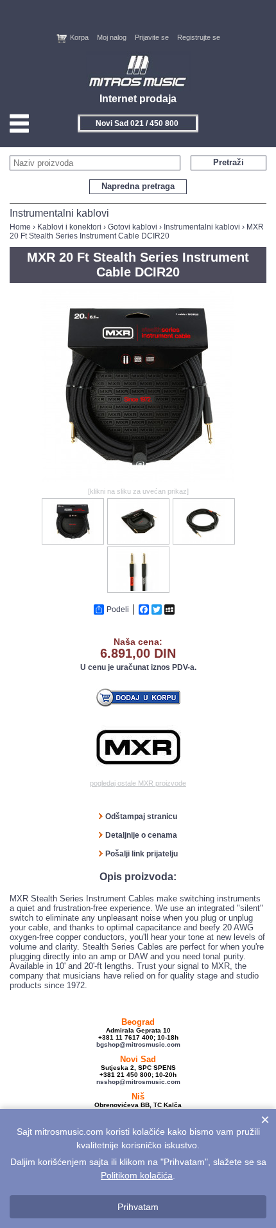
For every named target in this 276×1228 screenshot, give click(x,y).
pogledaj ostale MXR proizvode (138, 783)
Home (20, 226)
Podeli (118, 609)
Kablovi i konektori (69, 226)
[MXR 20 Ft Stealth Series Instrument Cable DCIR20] (138, 479)
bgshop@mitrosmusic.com (138, 1044)
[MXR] (138, 747)
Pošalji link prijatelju (141, 853)
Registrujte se (198, 37)
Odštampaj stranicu (141, 816)
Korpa (79, 37)
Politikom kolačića (137, 1175)
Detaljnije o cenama (141, 835)
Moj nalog (111, 37)
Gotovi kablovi (132, 226)
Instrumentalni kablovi (202, 226)
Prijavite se (152, 37)
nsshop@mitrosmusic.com (138, 1081)
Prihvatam (138, 1207)
